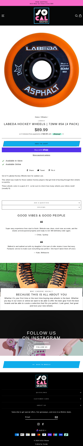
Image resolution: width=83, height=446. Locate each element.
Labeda (41, 120)
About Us (41, 405)
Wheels (44, 117)
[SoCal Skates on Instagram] (38, 424)
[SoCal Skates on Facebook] (43, 424)
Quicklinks (41, 392)
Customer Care (41, 399)
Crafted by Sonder (41, 444)
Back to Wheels (43, 364)
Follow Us (41, 347)
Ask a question (41, 202)
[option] (41, 3)
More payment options (41, 155)
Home (37, 117)
